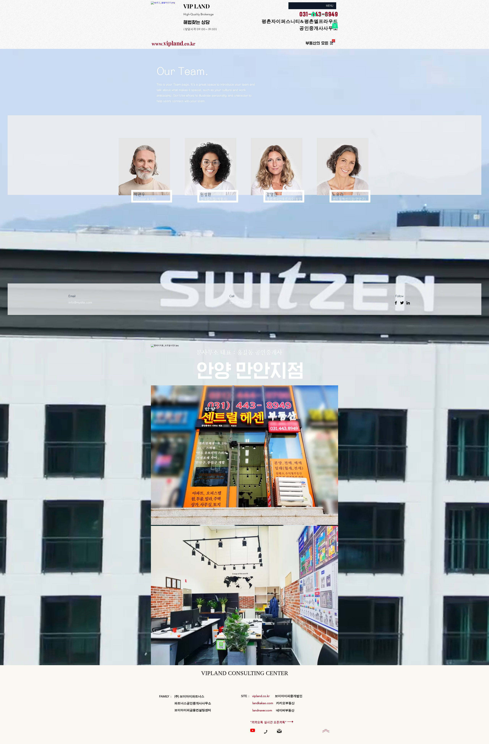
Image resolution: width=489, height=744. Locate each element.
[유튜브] (252, 730)
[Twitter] (402, 302)
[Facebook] (395, 302)
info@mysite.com (80, 302)
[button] (335, 24)
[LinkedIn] (408, 302)
